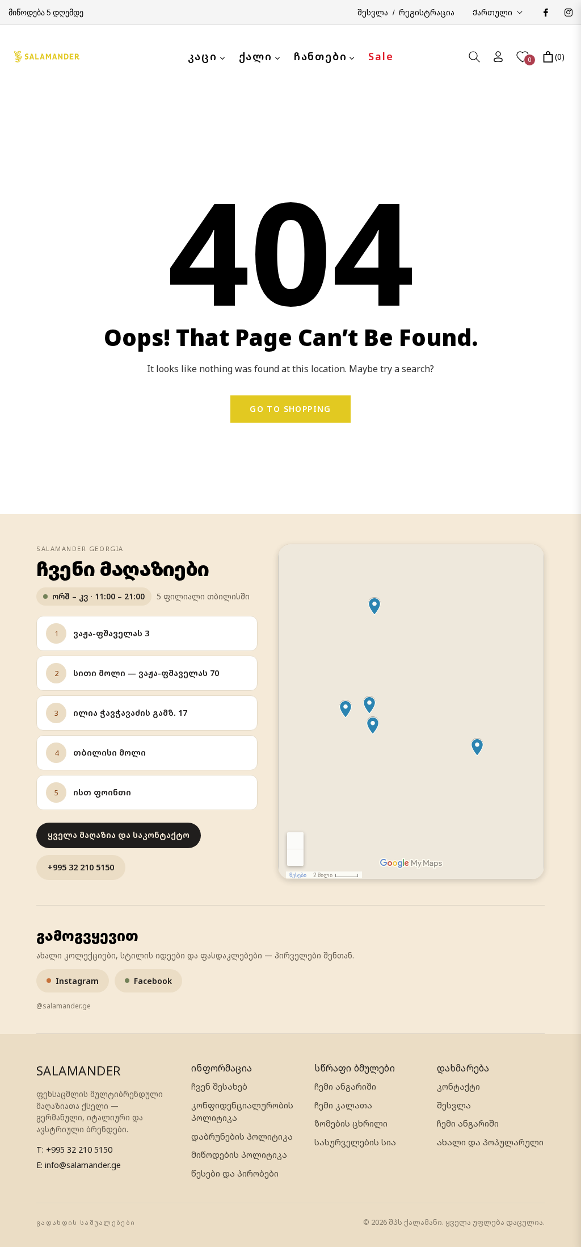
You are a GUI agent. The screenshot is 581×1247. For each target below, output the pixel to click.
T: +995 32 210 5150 (74, 1149)
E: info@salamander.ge (78, 1165)
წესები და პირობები (235, 1173)
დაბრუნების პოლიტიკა (242, 1136)
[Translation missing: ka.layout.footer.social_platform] (545, 12)
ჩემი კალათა (343, 1105)
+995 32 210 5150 (81, 867)
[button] (474, 57)
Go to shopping (290, 408)
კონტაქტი (458, 1086)
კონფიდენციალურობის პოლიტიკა (242, 1111)
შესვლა (454, 1105)
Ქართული (492, 12)
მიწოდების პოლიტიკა (239, 1154)
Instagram (77, 980)
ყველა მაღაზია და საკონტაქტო (119, 834)
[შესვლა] (498, 56)
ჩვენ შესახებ (219, 1086)
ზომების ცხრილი (351, 1123)
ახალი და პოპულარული (490, 1142)
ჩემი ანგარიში (345, 1086)
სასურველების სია (355, 1142)
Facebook (153, 980)
